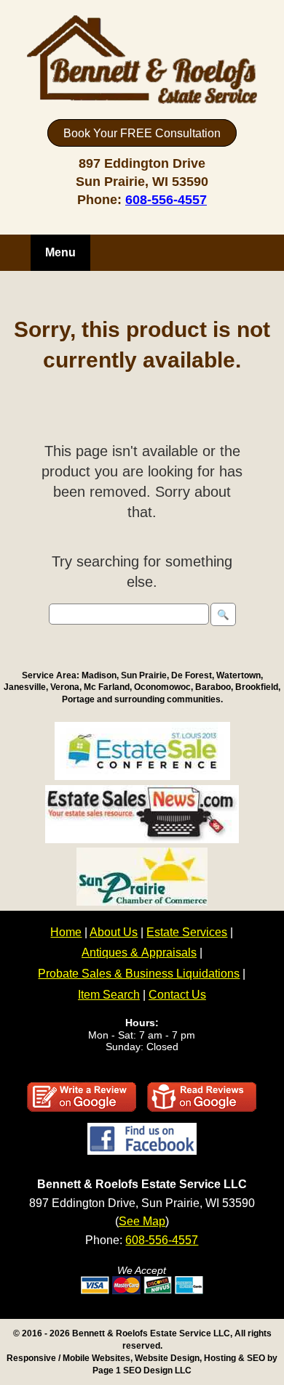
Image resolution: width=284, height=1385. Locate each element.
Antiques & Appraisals (139, 952)
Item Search (109, 994)
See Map (142, 1221)
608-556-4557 (166, 199)
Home (66, 932)
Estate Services (186, 932)
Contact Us (177, 994)
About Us (114, 932)
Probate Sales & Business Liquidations (139, 973)
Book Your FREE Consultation (142, 133)
